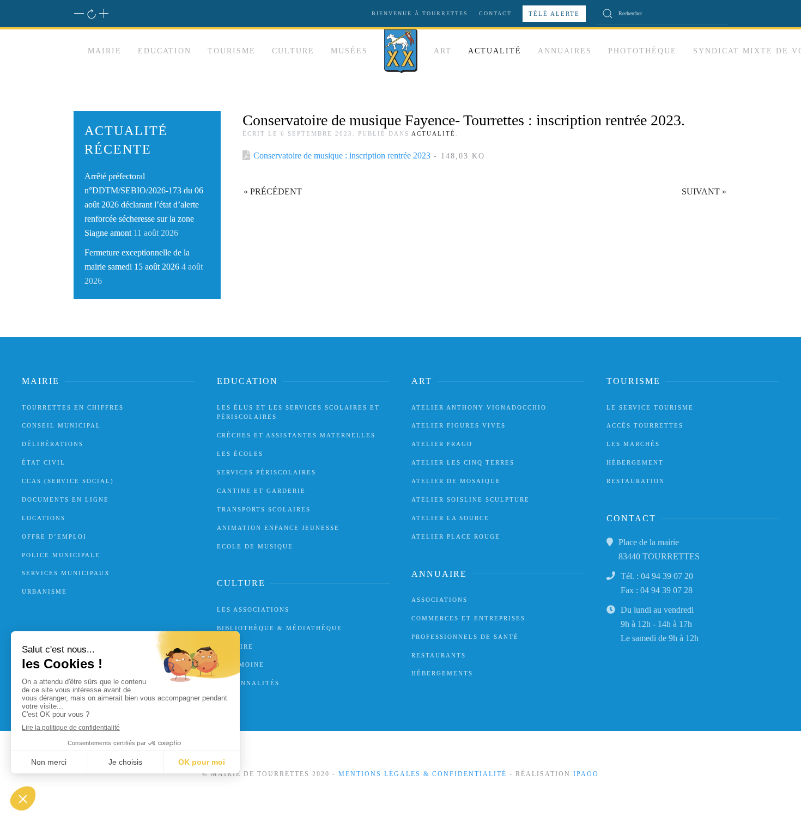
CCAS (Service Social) (68, 481)
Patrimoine (240, 664)
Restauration (635, 481)
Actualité (494, 51)
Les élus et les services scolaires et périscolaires (298, 412)
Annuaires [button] (565, 51)
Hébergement (635, 462)
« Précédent (273, 191)
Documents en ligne (65, 499)
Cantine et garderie (261, 490)
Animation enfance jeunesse (278, 528)
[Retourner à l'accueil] (400, 51)
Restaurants (438, 655)
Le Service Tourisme (650, 407)
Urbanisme (44, 591)
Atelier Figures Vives (458, 425)
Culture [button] (293, 51)
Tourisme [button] (232, 51)
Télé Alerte (554, 13)
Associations (439, 599)
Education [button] (164, 51)
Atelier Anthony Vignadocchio (479, 407)
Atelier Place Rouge (455, 536)
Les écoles (240, 453)
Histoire (235, 646)
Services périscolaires (266, 472)
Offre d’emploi (54, 536)
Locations (43, 518)
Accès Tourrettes (644, 425)
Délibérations (52, 444)
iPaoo (586, 774)
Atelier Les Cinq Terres (462, 462)
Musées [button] (349, 51)
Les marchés (633, 444)
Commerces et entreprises (468, 618)
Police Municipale (61, 555)
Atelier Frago (441, 444)
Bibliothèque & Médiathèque (279, 628)
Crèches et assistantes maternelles (296, 435)
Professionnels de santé (465, 636)
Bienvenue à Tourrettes (420, 13)
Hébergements (442, 673)
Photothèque (642, 51)
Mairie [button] (105, 51)
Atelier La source (450, 518)
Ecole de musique (255, 546)
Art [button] (443, 51)
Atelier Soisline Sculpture (470, 499)
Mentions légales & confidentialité (422, 774)
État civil (43, 462)
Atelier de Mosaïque (456, 481)
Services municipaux (66, 573)
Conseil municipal (61, 425)
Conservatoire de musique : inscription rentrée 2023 (341, 155)
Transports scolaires (264, 509)
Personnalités (248, 683)
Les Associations (253, 609)
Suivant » (704, 191)
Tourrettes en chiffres (73, 407)
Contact (495, 13)
